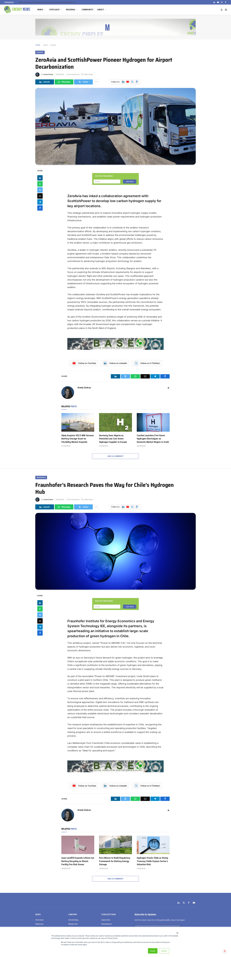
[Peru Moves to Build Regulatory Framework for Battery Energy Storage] (115, 845)
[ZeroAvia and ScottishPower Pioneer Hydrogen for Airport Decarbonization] (115, 126)
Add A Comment (115, 456)
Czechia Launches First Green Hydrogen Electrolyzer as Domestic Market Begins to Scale (153, 439)
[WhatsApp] (40, 183)
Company (72, 914)
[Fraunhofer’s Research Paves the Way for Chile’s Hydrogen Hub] (115, 551)
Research (41, 477)
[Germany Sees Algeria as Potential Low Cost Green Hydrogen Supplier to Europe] (115, 422)
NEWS (40, 9)
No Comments (74, 74)
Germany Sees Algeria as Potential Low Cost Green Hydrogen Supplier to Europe (113, 439)
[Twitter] (40, 189)
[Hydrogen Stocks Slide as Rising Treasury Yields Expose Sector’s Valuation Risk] (153, 845)
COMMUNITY (87, 9)
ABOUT (100, 9)
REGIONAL (70, 9)
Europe (53, 45)
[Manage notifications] (225, 951)
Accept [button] (152, 951)
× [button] (177, 932)
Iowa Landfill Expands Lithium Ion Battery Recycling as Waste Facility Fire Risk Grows (77, 861)
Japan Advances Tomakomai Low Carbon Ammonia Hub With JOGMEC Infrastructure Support (48, 2)
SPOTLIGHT (54, 9)
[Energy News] (17, 10)
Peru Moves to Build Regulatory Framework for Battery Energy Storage (114, 861)
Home (45, 45)
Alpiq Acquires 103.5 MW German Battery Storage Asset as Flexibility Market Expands (77, 439)
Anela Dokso (48, 74)
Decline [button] (164, 951)
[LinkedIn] (40, 177)
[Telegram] (40, 201)
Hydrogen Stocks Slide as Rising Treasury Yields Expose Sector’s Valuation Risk (152, 861)
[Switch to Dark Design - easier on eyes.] (221, 10)
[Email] (40, 195)
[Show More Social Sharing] (96, 81)
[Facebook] (40, 207)
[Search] (225, 10)
